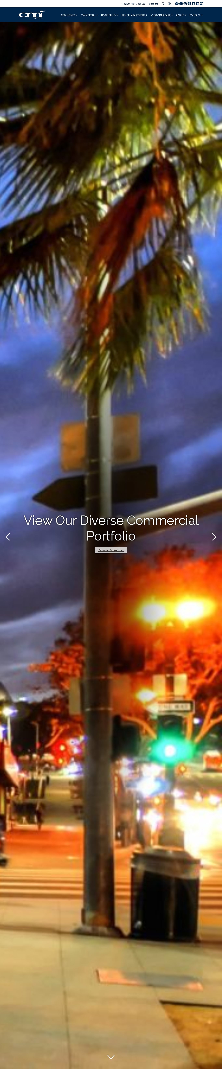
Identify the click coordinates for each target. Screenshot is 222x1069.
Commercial (88, 15)
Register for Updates (133, 3)
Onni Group (31, 15)
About (180, 15)
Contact (195, 15)
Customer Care (161, 15)
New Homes (68, 15)
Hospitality (109, 15)
